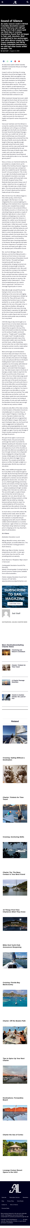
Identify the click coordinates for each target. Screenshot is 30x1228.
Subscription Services (14, 1197)
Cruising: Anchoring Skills (13, 837)
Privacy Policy (10, 1201)
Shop (3, 1201)
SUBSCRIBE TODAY (15, 603)
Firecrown (19, 1219)
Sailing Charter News (19, 622)
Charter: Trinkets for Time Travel (19, 666)
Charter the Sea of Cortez (13, 1135)
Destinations (6, 622)
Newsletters (25, 1197)
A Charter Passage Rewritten (18, 681)
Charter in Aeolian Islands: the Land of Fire (18, 696)
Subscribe (4, 1197)
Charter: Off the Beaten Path (14, 1021)
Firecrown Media (5, 1208)
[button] (3, 61)
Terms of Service (14, 1204)
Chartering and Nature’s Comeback (18, 650)
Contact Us (4, 1204)
